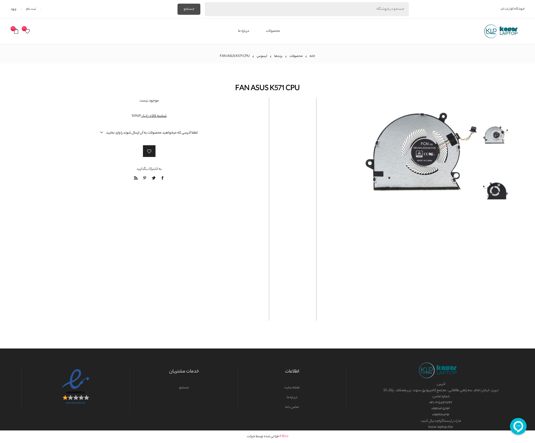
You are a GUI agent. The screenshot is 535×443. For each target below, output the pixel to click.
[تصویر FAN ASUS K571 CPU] (495, 123)
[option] (495, 125)
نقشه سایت (292, 388)
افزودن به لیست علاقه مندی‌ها (149, 151)
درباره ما (292, 397)
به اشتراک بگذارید (149, 169)
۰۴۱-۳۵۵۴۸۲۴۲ (440, 403)
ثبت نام (31, 9)
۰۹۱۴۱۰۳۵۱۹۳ (440, 409)
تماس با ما (292, 407)
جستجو (189, 9)
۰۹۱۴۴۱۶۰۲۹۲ (440, 415)
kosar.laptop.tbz (440, 427)
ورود (13, 9)
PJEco (283, 436)
